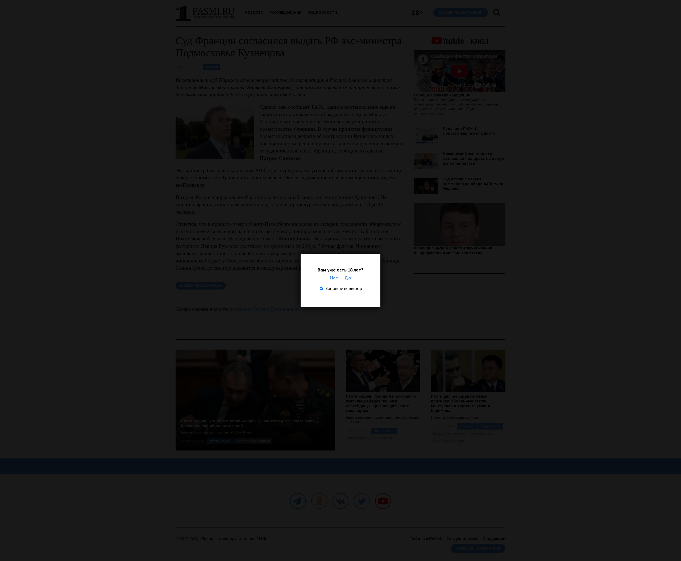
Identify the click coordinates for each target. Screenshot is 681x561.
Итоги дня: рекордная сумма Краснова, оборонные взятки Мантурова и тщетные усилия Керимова (460, 403)
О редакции (494, 538)
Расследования (285, 12)
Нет (334, 277)
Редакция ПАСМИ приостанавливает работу (469, 131)
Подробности (322, 12)
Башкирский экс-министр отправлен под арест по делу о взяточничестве (473, 158)
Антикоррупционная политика (371, 438)
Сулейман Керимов (448, 441)
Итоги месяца (384, 431)
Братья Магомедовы (449, 433)
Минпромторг (481, 433)
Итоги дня (467, 426)
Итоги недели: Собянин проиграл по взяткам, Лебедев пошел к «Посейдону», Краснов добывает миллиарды (381, 403)
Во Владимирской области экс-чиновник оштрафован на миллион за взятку (453, 250)
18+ (417, 12)
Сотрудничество (462, 538)
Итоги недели (220, 441)
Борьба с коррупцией (253, 441)
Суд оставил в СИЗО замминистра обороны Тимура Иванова (473, 184)
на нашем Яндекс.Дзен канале (263, 309)
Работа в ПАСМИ (426, 538)
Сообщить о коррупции (461, 13)
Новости (254, 12)
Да (348, 277)
